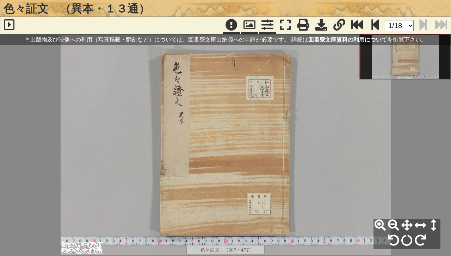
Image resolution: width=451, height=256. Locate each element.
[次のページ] (375, 25)
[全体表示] (407, 225)
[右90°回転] (420, 240)
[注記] (231, 25)
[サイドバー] (9, 25)
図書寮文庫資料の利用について (347, 39)
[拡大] (380, 225)
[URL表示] (339, 25)
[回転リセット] (407, 240)
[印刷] (303, 25)
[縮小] (393, 225)
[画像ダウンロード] (321, 25)
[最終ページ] (357, 25)
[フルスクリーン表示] (285, 25)
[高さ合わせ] (433, 225)
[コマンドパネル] (267, 25)
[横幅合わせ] (420, 225)
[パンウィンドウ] (249, 25)
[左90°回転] (393, 240)
